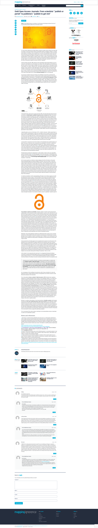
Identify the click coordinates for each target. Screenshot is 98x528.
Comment (17, 479)
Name (16, 490)
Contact (57, 516)
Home (40, 513)
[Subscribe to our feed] (81, 13)
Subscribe (80, 23)
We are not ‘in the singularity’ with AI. (52, 365)
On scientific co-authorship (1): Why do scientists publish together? (33, 373)
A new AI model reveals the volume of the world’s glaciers (79, 77)
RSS (74, 517)
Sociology (24, 9)
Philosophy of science (18, 9)
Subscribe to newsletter (43, 521)
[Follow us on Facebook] (78, 13)
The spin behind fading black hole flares (79, 57)
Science (40, 514)
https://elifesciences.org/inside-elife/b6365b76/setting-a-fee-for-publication (36, 326)
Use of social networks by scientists (51, 373)
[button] (16, 21)
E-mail (16, 494)
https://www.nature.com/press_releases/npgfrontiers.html (32, 325)
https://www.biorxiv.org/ (46, 461)
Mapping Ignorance (21, 525)
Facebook (75, 516)
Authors (57, 514)
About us (57, 513)
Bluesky (75, 513)
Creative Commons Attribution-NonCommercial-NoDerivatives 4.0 (38, 525)
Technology (41, 516)
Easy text (23, 20)
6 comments (34, 16)
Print (38, 16)
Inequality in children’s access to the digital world (52, 378)
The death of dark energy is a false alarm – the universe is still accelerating (52, 360)
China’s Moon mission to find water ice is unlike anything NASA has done (33, 360)
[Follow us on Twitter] (74, 13)
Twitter (75, 514)
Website (16, 498)
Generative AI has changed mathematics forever (32, 365)
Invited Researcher (20, 16)
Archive (40, 520)
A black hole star (79, 66)
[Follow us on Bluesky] (71, 13)
